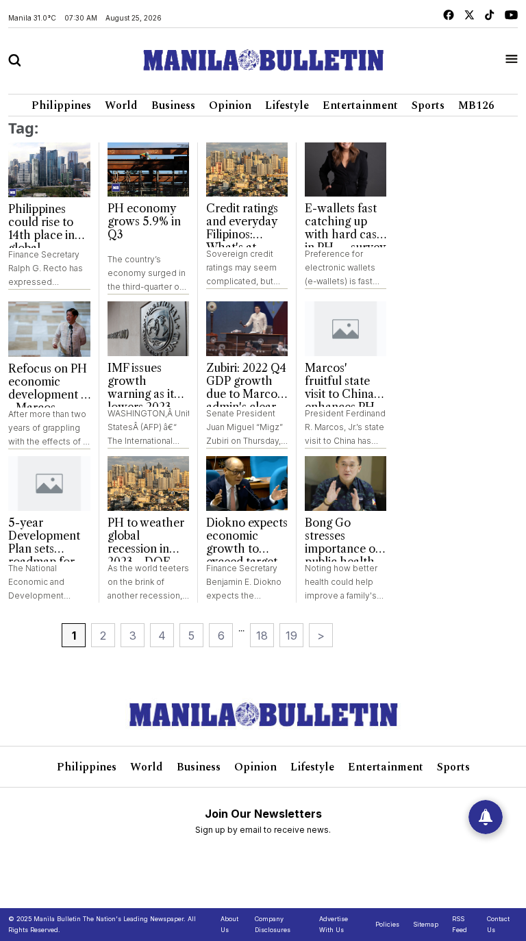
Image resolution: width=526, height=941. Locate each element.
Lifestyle (287, 105)
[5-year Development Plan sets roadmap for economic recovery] (49, 483)
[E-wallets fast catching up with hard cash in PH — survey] (345, 169)
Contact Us (498, 924)
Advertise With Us (333, 924)
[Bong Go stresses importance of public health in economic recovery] (345, 483)
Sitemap (425, 924)
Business (173, 105)
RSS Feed (459, 924)
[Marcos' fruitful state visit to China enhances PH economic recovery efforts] (345, 328)
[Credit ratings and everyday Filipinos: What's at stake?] (247, 169)
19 (291, 635)
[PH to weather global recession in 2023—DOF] (148, 483)
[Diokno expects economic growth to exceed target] (247, 483)
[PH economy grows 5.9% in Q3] (148, 169)
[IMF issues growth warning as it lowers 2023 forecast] (148, 328)
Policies (387, 924)
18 (262, 635)
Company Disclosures (272, 924)
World (121, 105)
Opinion (230, 105)
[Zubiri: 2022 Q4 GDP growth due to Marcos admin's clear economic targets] (247, 328)
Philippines (61, 105)
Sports (428, 105)
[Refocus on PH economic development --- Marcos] (49, 328)
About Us (229, 924)
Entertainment (360, 105)
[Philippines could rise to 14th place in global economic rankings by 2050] (49, 169)
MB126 (476, 105)
